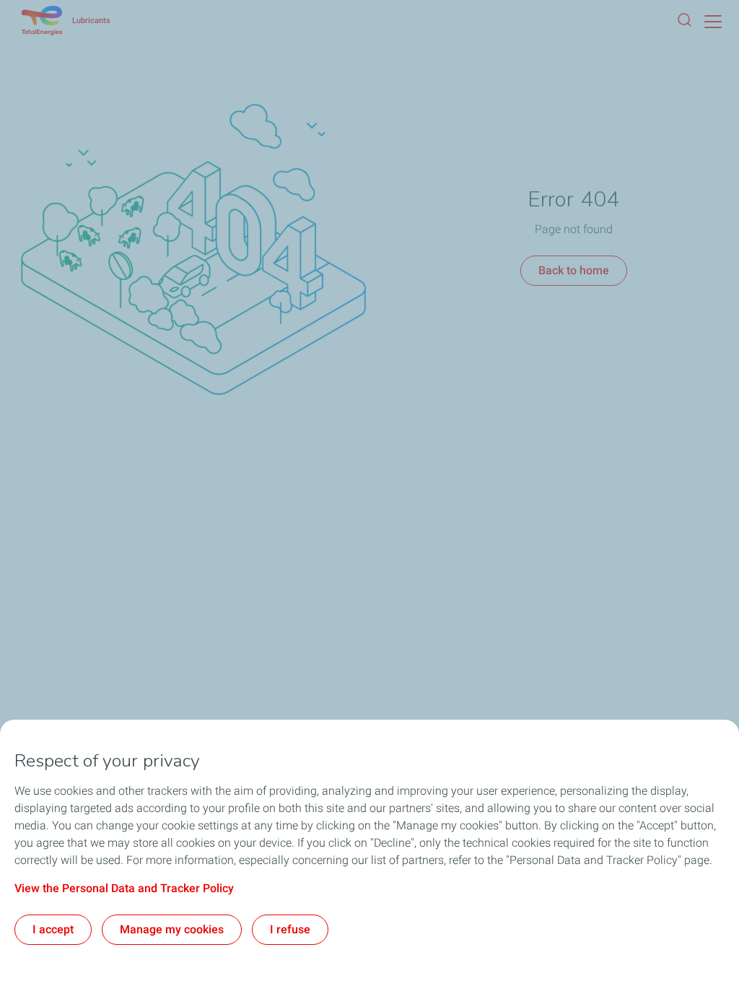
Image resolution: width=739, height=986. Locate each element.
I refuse (290, 929)
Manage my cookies (172, 929)
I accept (53, 929)
